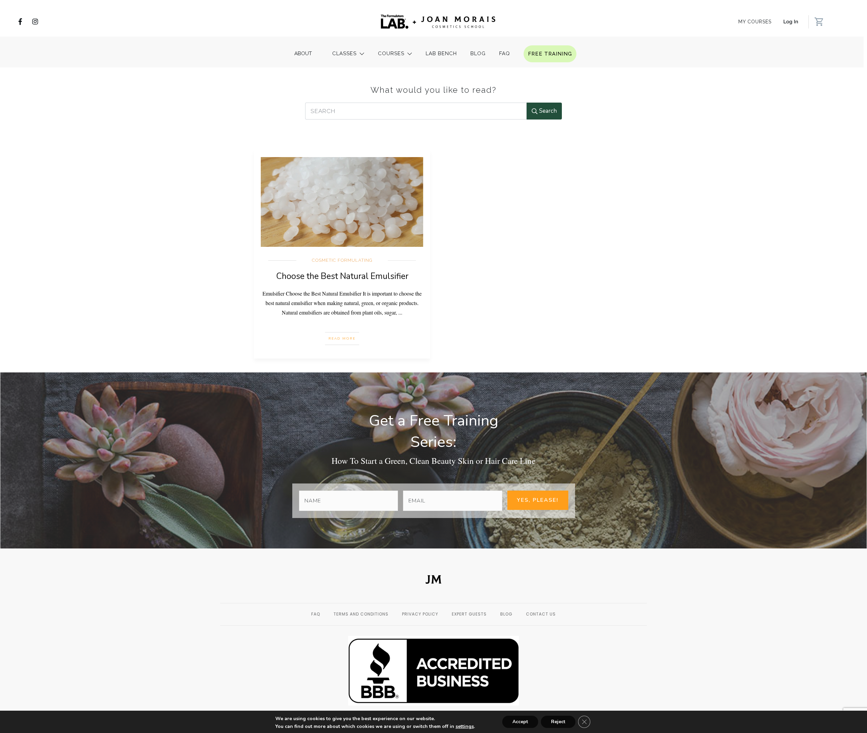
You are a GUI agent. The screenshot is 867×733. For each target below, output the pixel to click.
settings (465, 727)
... (400, 312)
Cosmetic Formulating (342, 260)
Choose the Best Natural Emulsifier (342, 276)
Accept (520, 721)
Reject (558, 721)
